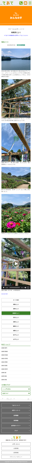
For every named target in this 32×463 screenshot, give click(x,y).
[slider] (15, 287)
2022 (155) (4, 362)
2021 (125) (4, 365)
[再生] (4, 288)
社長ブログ (5, 393)
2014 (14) (4, 379)
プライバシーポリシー (16, 457)
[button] (16, 263)
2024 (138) (4, 355)
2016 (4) (3, 372)
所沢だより (16, 317)
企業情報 (16, 448)
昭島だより (16, 304)
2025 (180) (4, 351)
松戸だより (16, 335)
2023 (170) (4, 358)
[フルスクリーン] (28, 288)
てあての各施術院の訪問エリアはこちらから (16, 35)
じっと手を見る (6, 389)
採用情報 (16, 452)
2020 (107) (4, 369)
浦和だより (16, 308)
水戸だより (16, 339)
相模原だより (16, 313)
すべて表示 (16, 300)
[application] (16, 263)
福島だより (16, 330)
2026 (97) (4, 348)
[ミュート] (25, 288)
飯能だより (16, 326)
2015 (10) (4, 376)
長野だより (16, 322)
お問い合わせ (16, 444)
